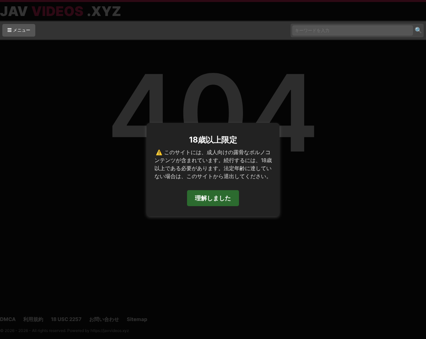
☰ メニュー (18, 30)
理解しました (213, 198)
